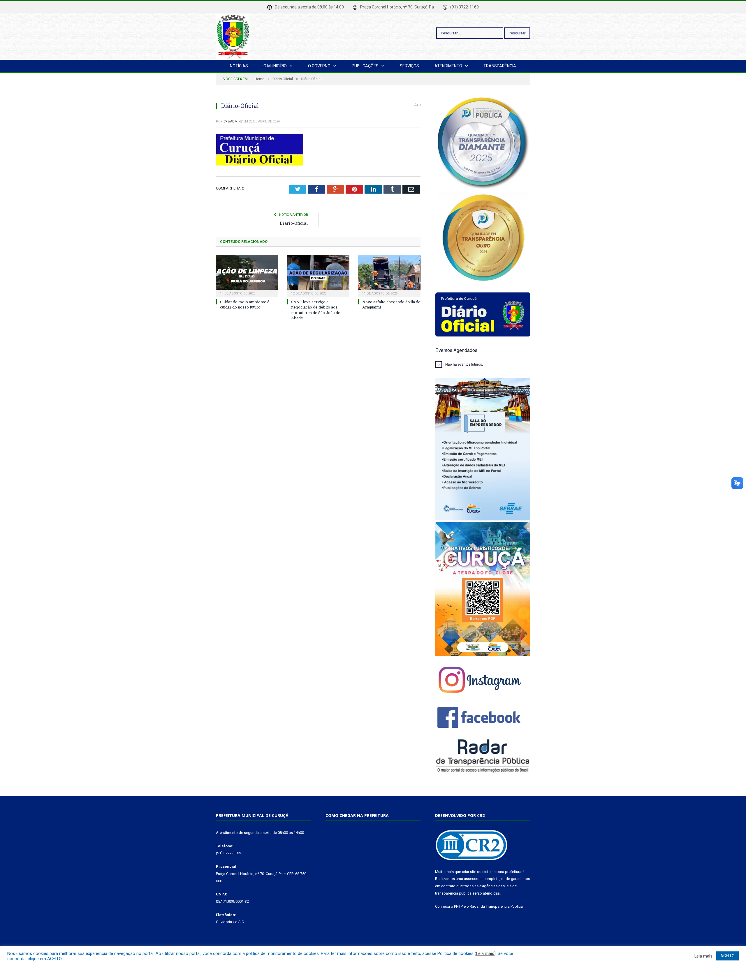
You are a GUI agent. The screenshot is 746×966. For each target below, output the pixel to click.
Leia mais (485, 953)
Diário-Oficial (294, 223)
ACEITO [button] (727, 955)
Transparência (499, 66)
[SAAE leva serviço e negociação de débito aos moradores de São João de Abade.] (318, 275)
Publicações (365, 66)
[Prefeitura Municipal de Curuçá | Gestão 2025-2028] (232, 35)
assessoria (473, 878)
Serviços (409, 66)
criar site (469, 871)
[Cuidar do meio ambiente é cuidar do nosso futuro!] (247, 275)
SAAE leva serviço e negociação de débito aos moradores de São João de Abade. (315, 309)
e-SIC (239, 922)
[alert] (482, 364)
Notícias (239, 66)
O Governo (319, 66)
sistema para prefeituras (502, 871)
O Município (275, 66)
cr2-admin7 (233, 121)
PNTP (458, 906)
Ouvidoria (224, 922)
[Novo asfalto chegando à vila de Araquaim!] (389, 275)
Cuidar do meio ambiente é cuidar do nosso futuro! (245, 304)
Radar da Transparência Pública (496, 906)
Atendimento (448, 66)
